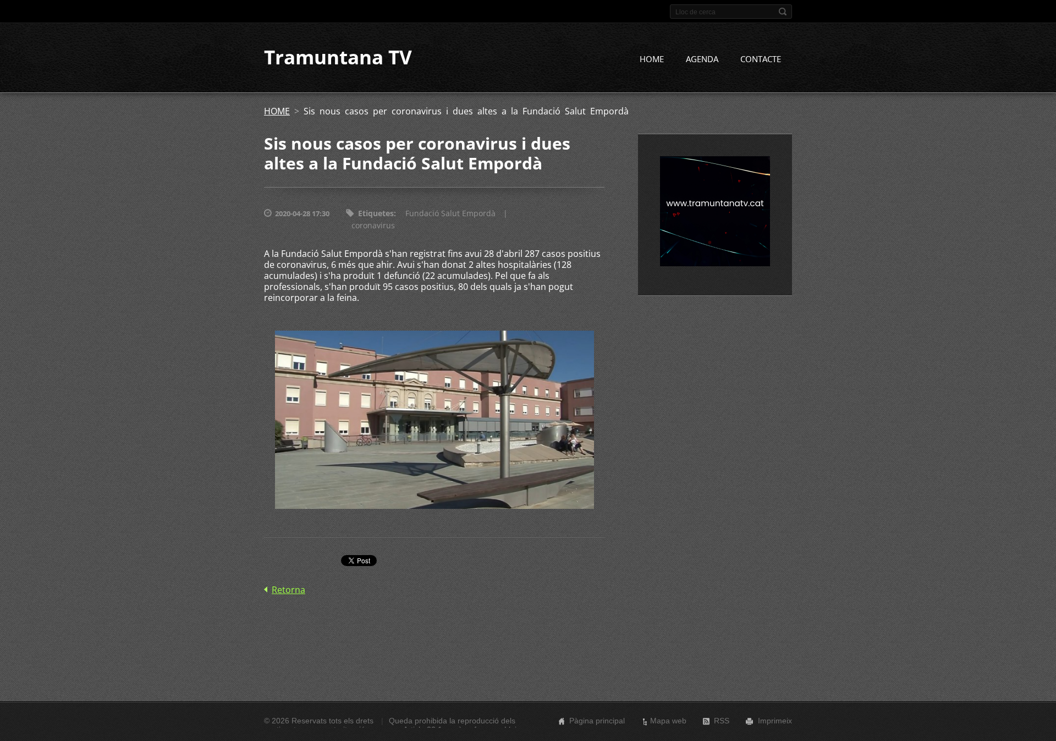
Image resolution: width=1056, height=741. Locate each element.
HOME (652, 58)
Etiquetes (376, 213)
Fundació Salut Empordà (450, 213)
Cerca (783, 12)
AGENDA (702, 58)
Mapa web (668, 720)
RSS (721, 720)
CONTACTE (760, 58)
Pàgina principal (597, 720)
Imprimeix (775, 720)
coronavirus (373, 225)
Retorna (288, 590)
